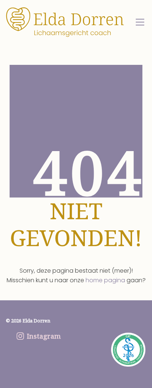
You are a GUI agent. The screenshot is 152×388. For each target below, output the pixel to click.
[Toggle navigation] (140, 22)
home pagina (105, 280)
